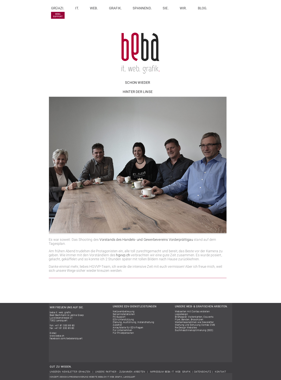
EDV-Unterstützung (123, 319)
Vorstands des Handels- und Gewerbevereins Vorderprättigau (146, 240)
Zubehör (117, 325)
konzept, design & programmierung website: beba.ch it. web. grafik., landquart (92, 377)
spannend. (142, 8)
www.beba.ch (57, 335)
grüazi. (57, 8)
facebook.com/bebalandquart (66, 338)
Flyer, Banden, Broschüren (189, 319)
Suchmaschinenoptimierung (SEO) (194, 330)
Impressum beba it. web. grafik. (171, 371)
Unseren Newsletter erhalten (70, 371)
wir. (183, 8)
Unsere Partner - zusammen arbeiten (120, 371)
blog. (202, 8)
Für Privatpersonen (123, 333)
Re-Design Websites (186, 327)
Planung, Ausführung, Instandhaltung (133, 322)
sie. (166, 8)
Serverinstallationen (124, 314)
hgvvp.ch (123, 255)
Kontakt (220, 371)
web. (94, 8)
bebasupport (58, 15)
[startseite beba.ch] (140, 72)
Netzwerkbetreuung (124, 311)
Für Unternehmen (122, 330)
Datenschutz (202, 371)
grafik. (115, 8)
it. (77, 8)
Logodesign (181, 314)
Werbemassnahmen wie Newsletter (194, 322)
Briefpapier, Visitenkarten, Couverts (194, 317)
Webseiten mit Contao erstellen (192, 311)
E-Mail (53, 333)
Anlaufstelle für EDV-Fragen (128, 327)
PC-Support (119, 317)
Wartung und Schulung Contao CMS (195, 325)
